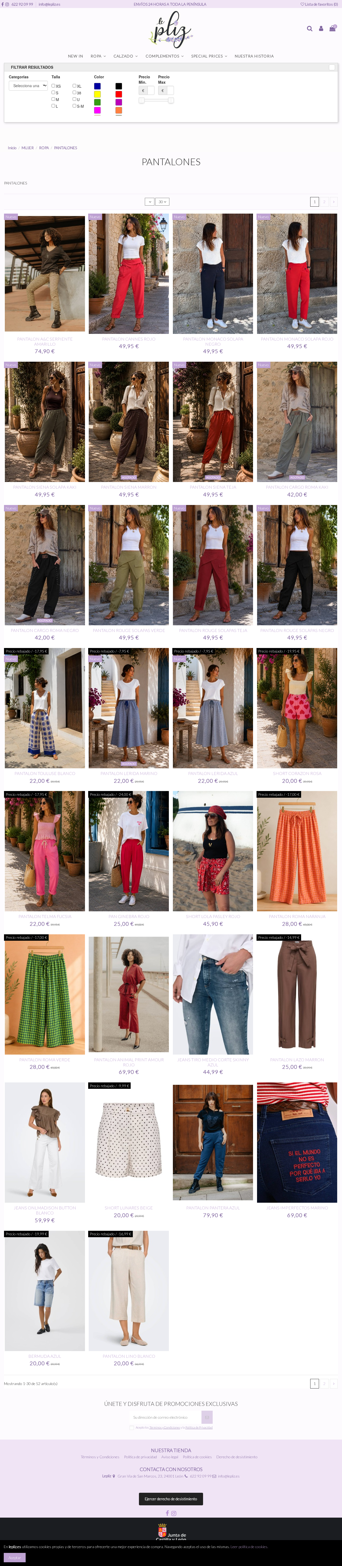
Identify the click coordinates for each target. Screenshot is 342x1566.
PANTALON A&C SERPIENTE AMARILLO (45, 341)
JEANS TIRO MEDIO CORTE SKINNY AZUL (213, 1062)
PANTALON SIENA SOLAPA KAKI (44, 486)
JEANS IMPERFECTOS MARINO (297, 1207)
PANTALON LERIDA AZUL (213, 773)
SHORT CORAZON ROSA (297, 773)
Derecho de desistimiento (237, 1457)
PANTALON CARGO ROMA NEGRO (45, 630)
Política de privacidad (140, 1457)
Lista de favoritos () (321, 4)
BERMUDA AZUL (44, 1356)
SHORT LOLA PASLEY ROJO (213, 916)
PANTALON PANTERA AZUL (213, 1207)
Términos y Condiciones (100, 1457)
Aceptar (15, 1557)
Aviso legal (169, 1457)
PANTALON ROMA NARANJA (297, 916)
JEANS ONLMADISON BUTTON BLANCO (45, 1210)
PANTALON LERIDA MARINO (128, 773)
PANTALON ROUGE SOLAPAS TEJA (213, 630)
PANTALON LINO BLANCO (129, 1356)
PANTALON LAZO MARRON (297, 1059)
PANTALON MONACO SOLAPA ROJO (297, 338)
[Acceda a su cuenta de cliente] (321, 28)
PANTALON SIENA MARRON (129, 486)
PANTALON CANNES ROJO (129, 338)
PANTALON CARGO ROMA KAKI (297, 486)
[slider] (142, 100)
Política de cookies (197, 1457)
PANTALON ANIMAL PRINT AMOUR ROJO (129, 1062)
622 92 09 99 (22, 4)
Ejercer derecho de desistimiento (171, 1498)
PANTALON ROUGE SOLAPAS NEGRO (297, 630)
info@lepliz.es (49, 4)
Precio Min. (144, 83)
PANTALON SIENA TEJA (213, 486)
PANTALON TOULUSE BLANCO (44, 773)
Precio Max (164, 83)
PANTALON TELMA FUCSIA (44, 916)
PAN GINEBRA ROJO (128, 916)
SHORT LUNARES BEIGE (129, 1207)
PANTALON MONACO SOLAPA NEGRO (213, 341)
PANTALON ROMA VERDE (44, 1059)
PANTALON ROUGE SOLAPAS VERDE (129, 630)
